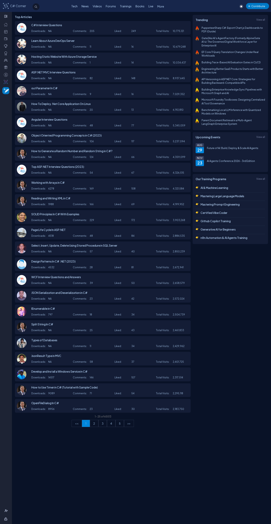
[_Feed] (6, 24)
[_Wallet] (6, 38)
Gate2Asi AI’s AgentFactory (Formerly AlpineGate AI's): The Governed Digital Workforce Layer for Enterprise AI (231, 42)
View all (260, 19)
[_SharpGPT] (6, 81)
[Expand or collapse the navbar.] (6, 16)
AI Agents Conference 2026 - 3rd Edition (231, 160)
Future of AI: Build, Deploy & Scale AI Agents (232, 148)
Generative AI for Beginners (218, 229)
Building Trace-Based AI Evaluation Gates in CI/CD (231, 62)
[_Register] (6, 510)
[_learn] (6, 45)
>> (129, 423)
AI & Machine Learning (214, 187)
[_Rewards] (6, 74)
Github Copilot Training (216, 221)
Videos (97, 6)
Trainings (126, 6)
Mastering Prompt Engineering (220, 204)
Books (140, 6)
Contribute (258, 6)
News (85, 6)
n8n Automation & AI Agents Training (224, 237)
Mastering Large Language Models (222, 196)
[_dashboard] (6, 31)
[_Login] (6, 518)
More (160, 6)
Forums (111, 6)
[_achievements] (6, 53)
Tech (74, 6)
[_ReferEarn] (6, 67)
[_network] (6, 60)
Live (150, 6)
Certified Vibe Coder (214, 212)
